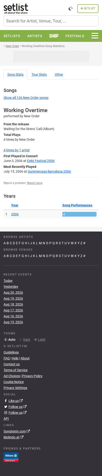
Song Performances (77, 205)
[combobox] (51, 20)
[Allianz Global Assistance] (11, 457)
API (6, 418)
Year (14, 205)
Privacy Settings (15, 388)
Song (15, 74)
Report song (34, 183)
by (17, 150)
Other (59, 74)
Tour (39, 74)
